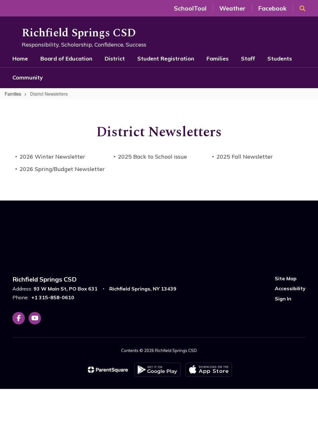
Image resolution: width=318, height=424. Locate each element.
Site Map (286, 278)
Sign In (283, 298)
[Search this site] (302, 8)
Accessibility (290, 288)
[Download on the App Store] (208, 370)
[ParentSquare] (107, 369)
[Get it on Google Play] (157, 370)
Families (13, 94)
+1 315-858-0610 (52, 297)
